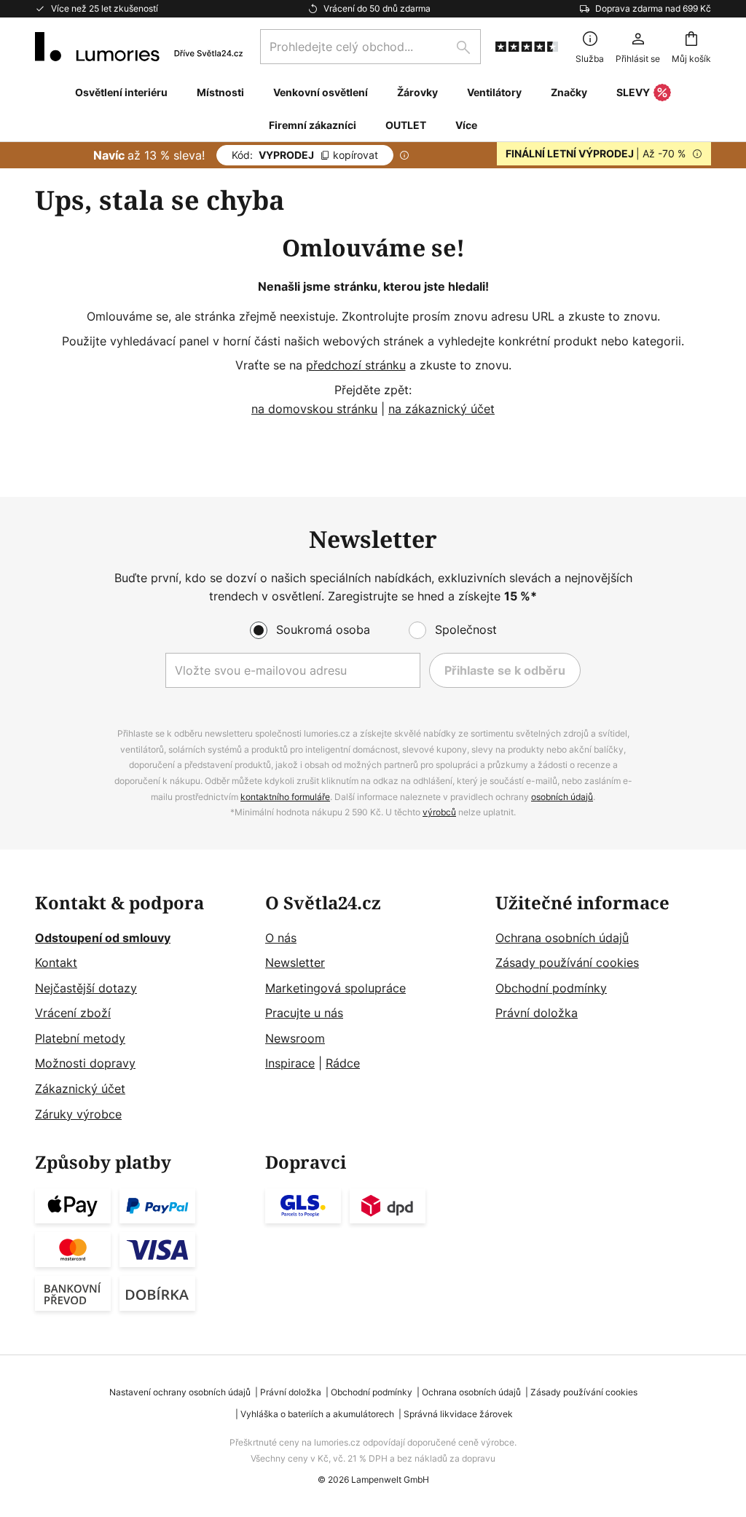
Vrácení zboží (73, 1013)
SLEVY (633, 92)
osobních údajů (562, 797)
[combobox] (370, 46)
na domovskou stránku (314, 409)
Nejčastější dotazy (86, 988)
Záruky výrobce (78, 1114)
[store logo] (139, 46)
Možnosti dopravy (85, 1063)
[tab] (143, 1008)
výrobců (439, 812)
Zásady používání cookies (567, 963)
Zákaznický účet (80, 1089)
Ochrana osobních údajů (562, 938)
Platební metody (80, 1038)
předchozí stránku (356, 365)
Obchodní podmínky (551, 988)
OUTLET (405, 125)
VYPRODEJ (305, 155)
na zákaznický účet (441, 409)
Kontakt (56, 963)
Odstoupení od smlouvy (102, 937)
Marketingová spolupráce (335, 988)
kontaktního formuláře (285, 797)
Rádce (343, 1063)
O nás (281, 938)
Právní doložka (536, 1013)
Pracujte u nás (304, 1013)
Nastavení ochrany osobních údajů (180, 1392)
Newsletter (295, 963)
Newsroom (295, 1038)
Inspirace (290, 1063)
